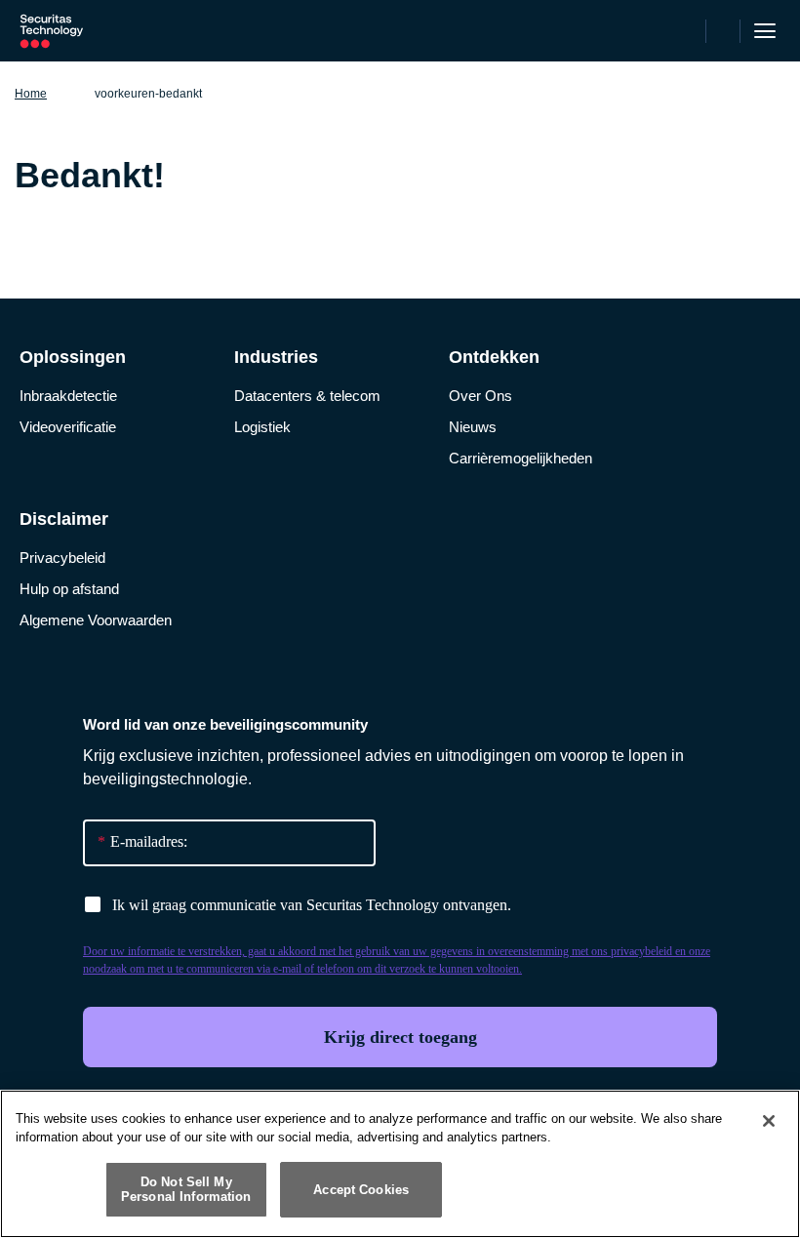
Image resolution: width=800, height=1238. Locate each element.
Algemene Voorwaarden (96, 620)
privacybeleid (641, 951)
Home (31, 93)
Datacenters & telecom (307, 395)
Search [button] (723, 31)
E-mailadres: (142, 841)
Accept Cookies (361, 1189)
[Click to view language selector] (688, 31)
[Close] (768, 1120)
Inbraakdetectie (68, 395)
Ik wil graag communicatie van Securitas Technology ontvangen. (311, 905)
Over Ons (480, 395)
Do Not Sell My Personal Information (186, 1190)
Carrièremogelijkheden (520, 458)
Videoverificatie (68, 427)
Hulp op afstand (69, 588)
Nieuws (473, 427)
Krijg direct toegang (400, 1037)
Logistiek (262, 427)
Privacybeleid (62, 557)
